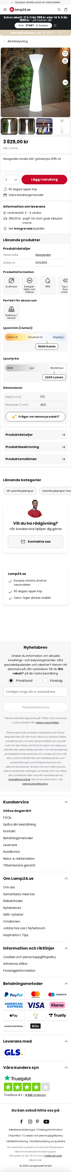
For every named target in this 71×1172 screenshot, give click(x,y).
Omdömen (11, 921)
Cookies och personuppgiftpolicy (43, 1135)
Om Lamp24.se (18, 878)
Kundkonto (11, 851)
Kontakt (9, 831)
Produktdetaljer (19, 434)
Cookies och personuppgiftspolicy (29, 957)
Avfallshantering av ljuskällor (47, 1141)
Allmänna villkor (15, 963)
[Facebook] (24, 1121)
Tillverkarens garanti (19, 865)
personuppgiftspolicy (35, 783)
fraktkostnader (53, 1155)
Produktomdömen (21, 459)
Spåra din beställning (19, 824)
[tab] (35, 834)
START (33, 25)
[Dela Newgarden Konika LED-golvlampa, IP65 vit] (65, 61)
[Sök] (59, 9)
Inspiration (11, 935)
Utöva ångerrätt (17, 811)
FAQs (7, 817)
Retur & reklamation (19, 858)
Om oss (9, 887)
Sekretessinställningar (22, 1129)
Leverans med (17, 1041)
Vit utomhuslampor (20, 491)
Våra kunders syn (21, 1067)
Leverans (10, 845)
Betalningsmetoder (18, 838)
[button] (9, 126)
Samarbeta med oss (19, 894)
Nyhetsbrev (12, 908)
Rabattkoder (13, 901)
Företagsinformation (19, 970)
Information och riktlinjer (28, 948)
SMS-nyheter (13, 914)
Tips (25, 935)
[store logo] (22, 9)
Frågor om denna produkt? (39, 417)
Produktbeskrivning (22, 447)
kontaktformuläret (19, 779)
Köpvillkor (15, 1135)
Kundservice (16, 802)
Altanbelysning (17, 41)
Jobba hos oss (14, 928)
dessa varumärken (47, 722)
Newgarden (43, 255)
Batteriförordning (17, 1141)
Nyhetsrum (36, 928)
